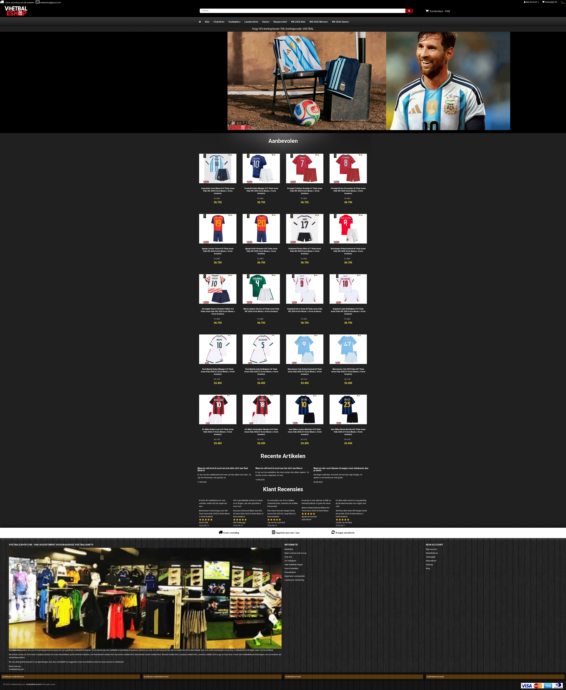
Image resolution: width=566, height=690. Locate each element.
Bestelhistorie (432, 553)
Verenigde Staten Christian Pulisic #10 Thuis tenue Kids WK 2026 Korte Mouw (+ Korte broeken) (218, 311)
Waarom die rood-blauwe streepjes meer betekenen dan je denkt (341, 469)
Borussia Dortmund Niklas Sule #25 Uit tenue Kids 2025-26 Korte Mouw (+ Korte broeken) (248, 514)
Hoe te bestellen (291, 568)
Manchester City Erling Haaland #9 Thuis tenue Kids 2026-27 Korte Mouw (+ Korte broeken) (305, 371)
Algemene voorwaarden (294, 576)
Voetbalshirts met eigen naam (247, 650)
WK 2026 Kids (298, 22)
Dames (265, 22)
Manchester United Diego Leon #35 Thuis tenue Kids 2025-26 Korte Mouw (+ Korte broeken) (214, 514)
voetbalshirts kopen (82, 650)
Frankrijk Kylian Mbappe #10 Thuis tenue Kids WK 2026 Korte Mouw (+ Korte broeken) (261, 191)
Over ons (288, 557)
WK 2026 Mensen (319, 22)
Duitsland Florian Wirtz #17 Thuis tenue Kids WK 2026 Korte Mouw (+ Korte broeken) (304, 251)
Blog (428, 568)
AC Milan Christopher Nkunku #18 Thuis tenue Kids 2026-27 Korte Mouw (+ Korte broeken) (261, 432)
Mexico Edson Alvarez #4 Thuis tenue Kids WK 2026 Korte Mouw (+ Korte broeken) (261, 310)
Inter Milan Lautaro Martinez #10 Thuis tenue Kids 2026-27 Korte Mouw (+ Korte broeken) (305, 432)
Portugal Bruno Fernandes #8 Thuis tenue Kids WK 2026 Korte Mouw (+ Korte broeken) (348, 191)
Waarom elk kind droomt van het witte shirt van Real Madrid (223, 469)
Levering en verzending (294, 580)
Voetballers (234, 22)
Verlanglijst (430, 557)
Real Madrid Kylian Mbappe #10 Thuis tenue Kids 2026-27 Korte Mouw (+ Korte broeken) (218, 371)
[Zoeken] (409, 11)
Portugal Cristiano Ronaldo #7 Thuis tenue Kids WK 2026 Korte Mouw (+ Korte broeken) (304, 191)
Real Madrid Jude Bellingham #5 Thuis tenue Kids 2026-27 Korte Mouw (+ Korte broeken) (261, 371)
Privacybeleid (290, 572)
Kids (207, 22)
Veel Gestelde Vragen (293, 564)
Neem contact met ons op (295, 553)
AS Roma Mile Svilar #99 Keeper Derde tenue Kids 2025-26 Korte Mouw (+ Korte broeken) (351, 514)
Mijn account (431, 549)
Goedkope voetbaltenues (13, 677)
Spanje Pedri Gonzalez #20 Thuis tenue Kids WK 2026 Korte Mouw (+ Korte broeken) (261, 251)
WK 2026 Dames (340, 22)
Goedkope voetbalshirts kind (156, 677)
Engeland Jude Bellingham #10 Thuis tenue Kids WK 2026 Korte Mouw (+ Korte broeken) (348, 311)
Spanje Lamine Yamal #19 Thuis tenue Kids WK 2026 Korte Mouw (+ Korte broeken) (218, 251)
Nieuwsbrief (431, 561)
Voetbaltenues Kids (250, 654)
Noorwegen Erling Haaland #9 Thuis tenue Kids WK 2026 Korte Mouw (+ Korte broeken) (348, 251)
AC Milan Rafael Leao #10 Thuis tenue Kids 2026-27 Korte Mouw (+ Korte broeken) (218, 432)
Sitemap (429, 564)
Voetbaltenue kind (33, 684)
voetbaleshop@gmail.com (50, 3)
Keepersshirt (280, 22)
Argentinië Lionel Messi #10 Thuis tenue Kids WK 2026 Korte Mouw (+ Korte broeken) (218, 191)
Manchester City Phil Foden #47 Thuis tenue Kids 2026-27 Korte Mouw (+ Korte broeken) (348, 371)
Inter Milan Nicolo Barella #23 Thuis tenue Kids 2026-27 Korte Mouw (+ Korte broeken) (348, 432)
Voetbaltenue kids (293, 677)
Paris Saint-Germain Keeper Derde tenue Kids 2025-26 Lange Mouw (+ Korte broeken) (281, 514)
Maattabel (288, 549)
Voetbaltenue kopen (435, 677)
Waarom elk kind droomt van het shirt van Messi (278, 468)
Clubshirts (219, 22)
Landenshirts (251, 22)
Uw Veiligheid (290, 561)
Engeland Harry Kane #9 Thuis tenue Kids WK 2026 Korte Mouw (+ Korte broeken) (304, 310)
